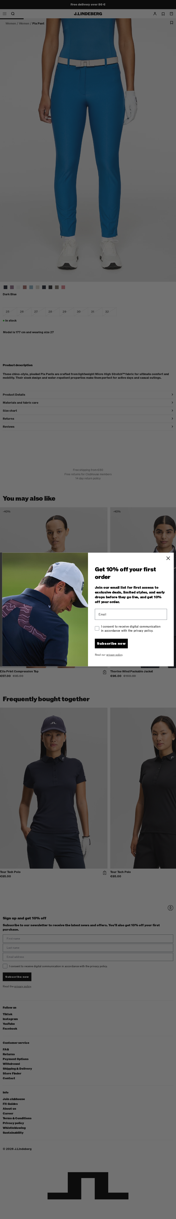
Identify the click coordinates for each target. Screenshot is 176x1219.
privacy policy (114, 654)
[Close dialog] (168, 558)
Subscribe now (111, 643)
